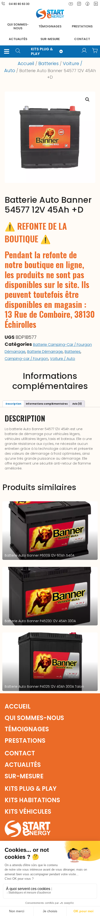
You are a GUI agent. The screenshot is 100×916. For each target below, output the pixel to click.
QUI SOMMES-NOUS (18, 26)
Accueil (26, 63)
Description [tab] (13, 404)
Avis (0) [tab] (77, 404)
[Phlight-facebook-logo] (87, 3)
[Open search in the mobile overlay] (19, 51)
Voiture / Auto (62, 358)
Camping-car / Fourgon (26, 358)
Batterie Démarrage (45, 351)
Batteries (48, 63)
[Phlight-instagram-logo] (79, 3)
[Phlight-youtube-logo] (70, 3)
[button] (6, 51)
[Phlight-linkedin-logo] (96, 3)
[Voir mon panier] (95, 51)
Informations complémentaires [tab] (47, 404)
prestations (82, 26)
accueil (17, 706)
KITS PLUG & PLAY (42, 51)
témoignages (50, 26)
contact (82, 39)
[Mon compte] (84, 51)
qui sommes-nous (34, 718)
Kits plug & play (31, 788)
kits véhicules (28, 811)
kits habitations (32, 800)
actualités (18, 39)
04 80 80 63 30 (19, 4)
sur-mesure (50, 39)
